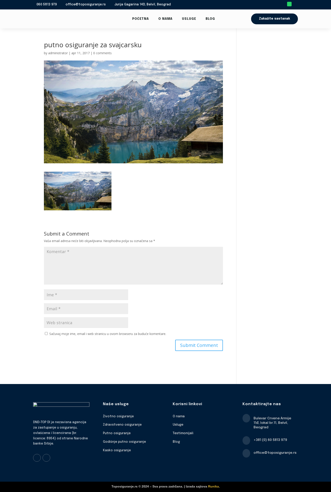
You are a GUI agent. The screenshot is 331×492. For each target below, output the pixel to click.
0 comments (102, 53)
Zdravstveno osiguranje (122, 424)
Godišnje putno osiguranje (124, 441)
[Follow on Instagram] (46, 458)
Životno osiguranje (118, 416)
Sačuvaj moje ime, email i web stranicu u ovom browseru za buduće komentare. (107, 334)
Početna (140, 18)
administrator (58, 53)
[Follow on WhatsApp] (289, 4)
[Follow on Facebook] (37, 458)
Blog (210, 18)
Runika (213, 486)
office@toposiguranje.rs (86, 4)
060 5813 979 (46, 4)
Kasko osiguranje (117, 450)
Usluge (189, 18)
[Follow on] (295, 4)
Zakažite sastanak (274, 18)
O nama (165, 18)
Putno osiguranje (117, 433)
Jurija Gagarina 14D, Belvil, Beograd (142, 4)
